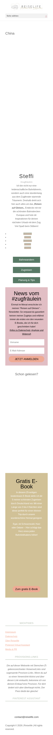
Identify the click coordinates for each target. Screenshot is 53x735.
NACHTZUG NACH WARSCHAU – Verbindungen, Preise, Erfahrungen (25, 412)
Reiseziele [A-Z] (14, 83)
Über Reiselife (12, 641)
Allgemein (29, 75)
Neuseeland (25, 81)
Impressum (10, 632)
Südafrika (34, 83)
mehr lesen (14, 122)
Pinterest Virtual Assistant (17, 645)
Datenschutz (11, 636)
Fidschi (22, 78)
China (42, 75)
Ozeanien (34, 81)
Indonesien (30, 78)
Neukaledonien (14, 81)
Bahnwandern (26, 259)
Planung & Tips (26, 280)
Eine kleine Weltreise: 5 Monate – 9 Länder (25, 72)
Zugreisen (26, 270)
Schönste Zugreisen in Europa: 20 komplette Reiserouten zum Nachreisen (24, 456)
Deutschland (13, 78)
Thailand (11, 86)
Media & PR (11, 649)
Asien (36, 75)
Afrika (22, 75)
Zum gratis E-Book (26, 589)
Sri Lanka (25, 83)
